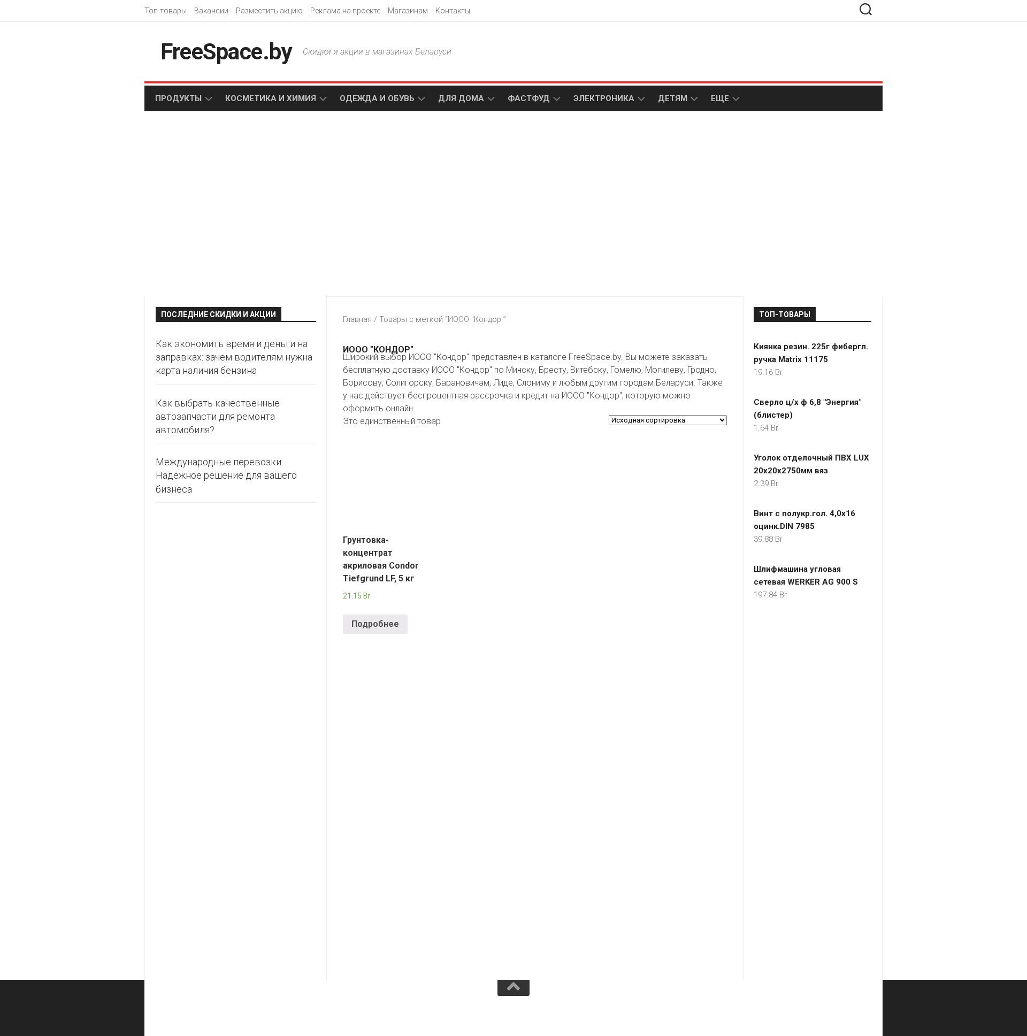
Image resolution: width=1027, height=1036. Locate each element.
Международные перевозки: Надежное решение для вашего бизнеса (226, 475)
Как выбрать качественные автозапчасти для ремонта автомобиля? (218, 416)
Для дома (461, 98)
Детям (672, 98)
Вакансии (211, 10)
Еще (720, 98)
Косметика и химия (270, 98)
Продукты (178, 98)
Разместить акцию (269, 10)
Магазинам (408, 10)
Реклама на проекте (345, 10)
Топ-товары (165, 10)
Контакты (452, 10)
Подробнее (375, 624)
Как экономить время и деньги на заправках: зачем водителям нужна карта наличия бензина (234, 357)
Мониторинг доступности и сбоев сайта (235, 1014)
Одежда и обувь (377, 98)
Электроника (603, 98)
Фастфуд (529, 98)
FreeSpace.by (226, 52)
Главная (357, 319)
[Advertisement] (331, 205)
